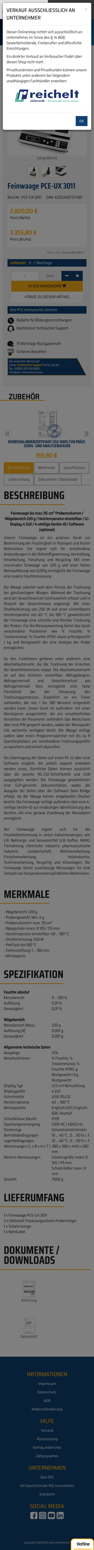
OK (81, 121)
